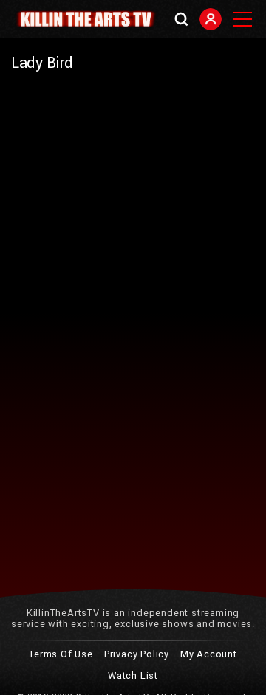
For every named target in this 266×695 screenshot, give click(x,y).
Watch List (133, 675)
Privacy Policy (136, 654)
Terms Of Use (61, 654)
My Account (208, 654)
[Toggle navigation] (242, 19)
